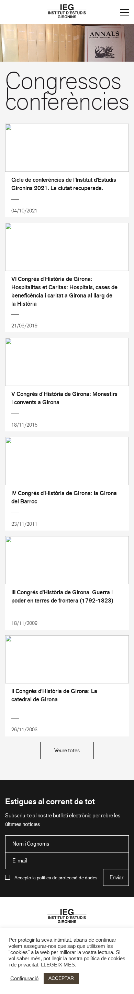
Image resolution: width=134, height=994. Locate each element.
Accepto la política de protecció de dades (55, 878)
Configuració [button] (24, 978)
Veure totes (67, 750)
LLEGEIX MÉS (58, 964)
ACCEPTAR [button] (61, 978)
